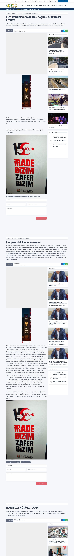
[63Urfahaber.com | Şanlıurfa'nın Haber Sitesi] (12, 5)
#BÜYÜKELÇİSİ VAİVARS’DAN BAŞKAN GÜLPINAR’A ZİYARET (17, 196)
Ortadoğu (60, 5)
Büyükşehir (14, 13)
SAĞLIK (13, 504)
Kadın (40, 5)
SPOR (44, 5)
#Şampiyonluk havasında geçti (13, 462)
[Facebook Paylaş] (62, 31)
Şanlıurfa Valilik (34, 5)
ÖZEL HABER (54, 5)
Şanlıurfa (28, 5)
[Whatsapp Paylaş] (66, 31)
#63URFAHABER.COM (35, 196)
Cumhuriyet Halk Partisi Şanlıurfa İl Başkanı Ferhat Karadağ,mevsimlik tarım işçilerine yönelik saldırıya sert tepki (42, 9)
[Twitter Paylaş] (64, 31)
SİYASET (22, 5)
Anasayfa (8, 13)
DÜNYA (48, 5)
